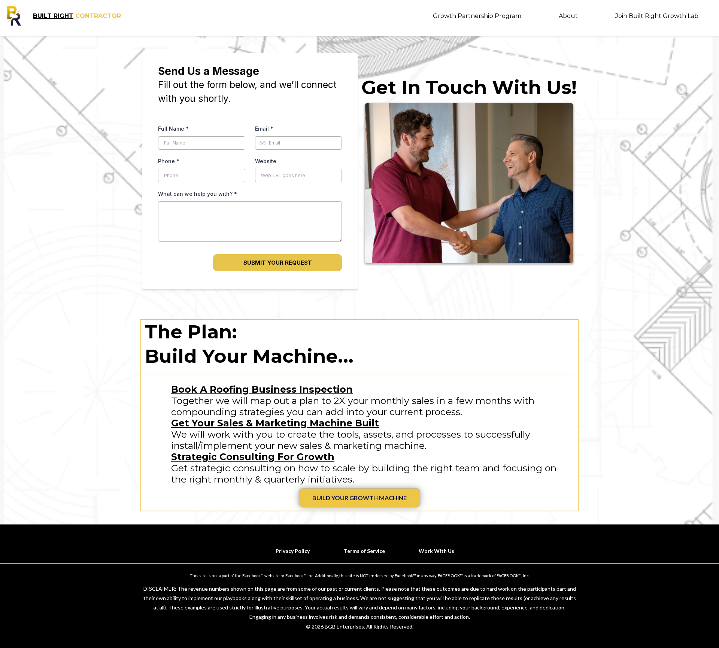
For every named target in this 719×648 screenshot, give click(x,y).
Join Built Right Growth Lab (656, 15)
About (568, 15)
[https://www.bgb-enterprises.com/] (14, 16)
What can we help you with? (197, 194)
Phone (168, 161)
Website (265, 161)
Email (264, 128)
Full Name (173, 128)
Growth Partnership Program (477, 15)
